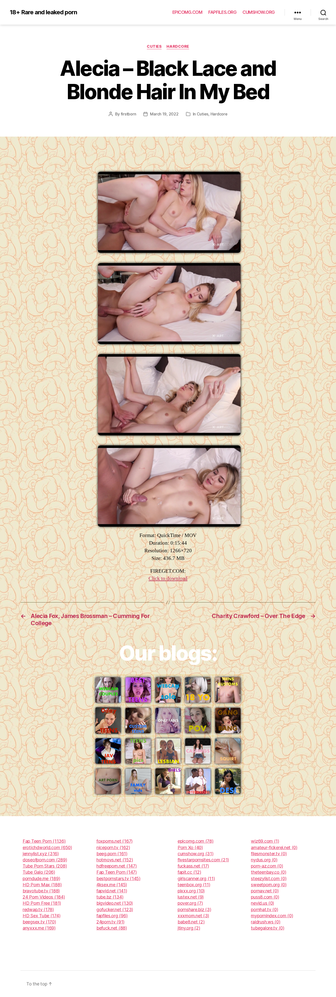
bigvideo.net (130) (114, 903)
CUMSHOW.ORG (259, 12)
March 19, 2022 (164, 113)
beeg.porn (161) (111, 853)
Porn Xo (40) (190, 847)
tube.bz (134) (109, 897)
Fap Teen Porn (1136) (44, 841)
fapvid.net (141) (111, 890)
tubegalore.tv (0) (267, 928)
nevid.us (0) (262, 903)
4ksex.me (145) (111, 884)
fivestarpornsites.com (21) (203, 859)
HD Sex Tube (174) (41, 915)
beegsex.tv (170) (39, 921)
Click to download (168, 578)
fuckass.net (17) (193, 866)
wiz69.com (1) (265, 841)
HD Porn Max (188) (42, 884)
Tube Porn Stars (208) (45, 866)
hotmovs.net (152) (114, 859)
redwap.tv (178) (38, 909)
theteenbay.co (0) (268, 872)
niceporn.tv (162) (113, 847)
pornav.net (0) (264, 890)
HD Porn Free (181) (42, 903)
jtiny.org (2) (189, 928)
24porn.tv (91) (110, 921)
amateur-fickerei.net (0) (274, 847)
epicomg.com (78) (196, 841)
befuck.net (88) (111, 928)
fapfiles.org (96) (111, 915)
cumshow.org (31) (196, 853)
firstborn (128, 113)
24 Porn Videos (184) (44, 897)
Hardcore (178, 46)
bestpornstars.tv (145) (118, 878)
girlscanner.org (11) (196, 878)
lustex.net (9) (191, 897)
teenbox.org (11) (194, 884)
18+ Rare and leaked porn (43, 12)
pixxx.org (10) (191, 890)
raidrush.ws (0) (265, 921)
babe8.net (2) (191, 921)
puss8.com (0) (265, 897)
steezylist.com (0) (268, 878)
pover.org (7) (190, 903)
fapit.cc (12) (189, 872)
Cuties (154, 46)
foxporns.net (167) (114, 841)
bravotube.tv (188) (41, 890)
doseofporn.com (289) (45, 859)
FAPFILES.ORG (222, 12)
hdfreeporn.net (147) (116, 866)
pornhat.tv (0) (264, 909)
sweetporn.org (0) (268, 884)
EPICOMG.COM (187, 12)
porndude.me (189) (41, 878)
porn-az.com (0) (267, 866)
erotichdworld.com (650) (47, 847)
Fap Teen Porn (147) (116, 872)
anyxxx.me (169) (39, 928)
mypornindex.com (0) (272, 915)
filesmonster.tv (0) (269, 853)
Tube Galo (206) (39, 872)
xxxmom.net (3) (193, 915)
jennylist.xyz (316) (41, 853)
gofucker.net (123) (114, 909)
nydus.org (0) (264, 859)
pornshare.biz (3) (194, 909)
